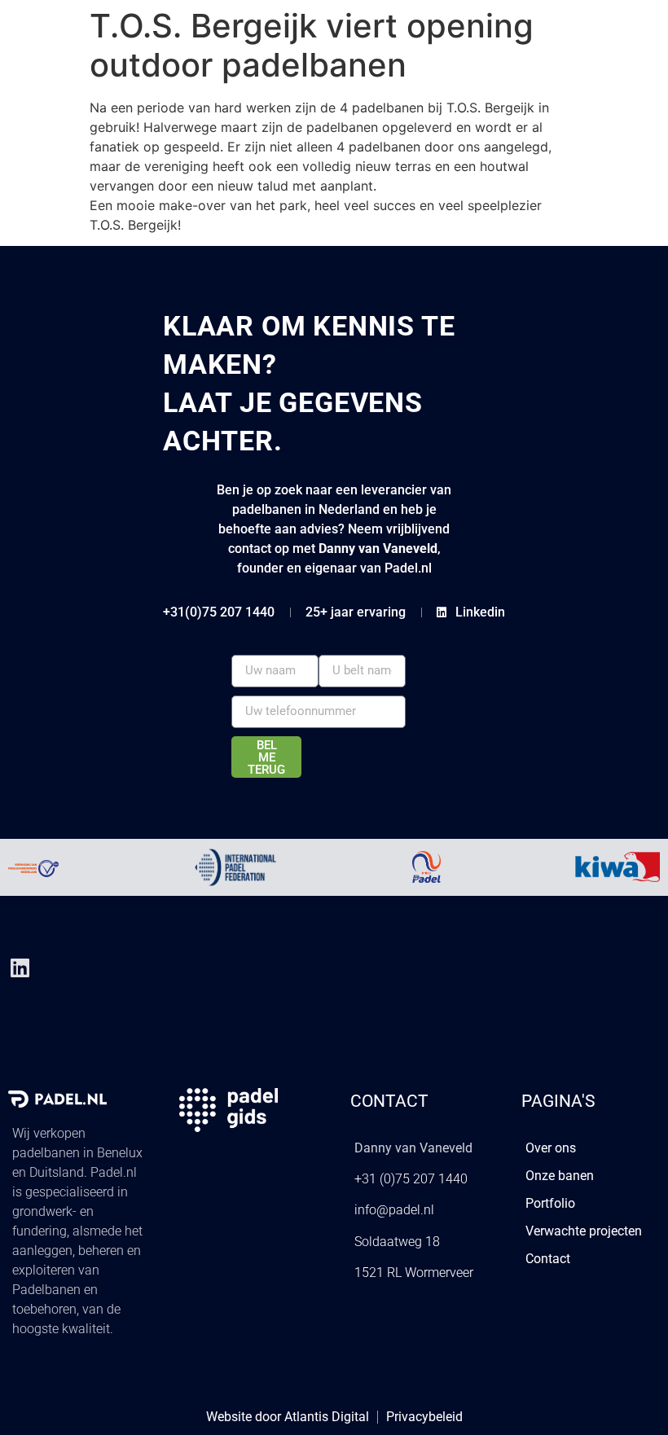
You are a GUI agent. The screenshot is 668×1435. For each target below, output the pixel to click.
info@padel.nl (394, 1210)
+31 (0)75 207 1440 (411, 1179)
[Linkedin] (19, 967)
